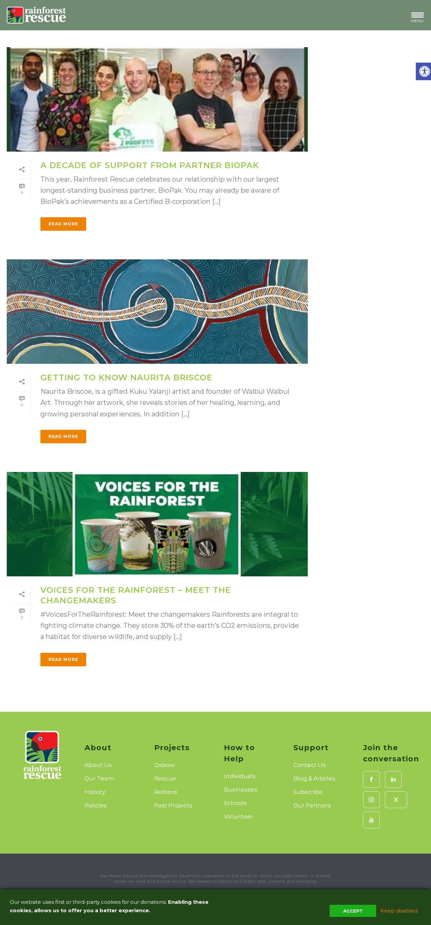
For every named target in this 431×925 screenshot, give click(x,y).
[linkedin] (393, 779)
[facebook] (371, 779)
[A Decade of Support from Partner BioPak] (157, 99)
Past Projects (173, 805)
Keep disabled (399, 910)
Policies (96, 805)
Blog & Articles (314, 778)
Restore (165, 792)
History (95, 792)
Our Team (99, 778)
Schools (235, 803)
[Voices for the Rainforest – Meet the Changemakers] (157, 524)
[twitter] (396, 799)
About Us (98, 765)
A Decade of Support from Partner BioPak (149, 165)
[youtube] (371, 819)
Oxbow (164, 765)
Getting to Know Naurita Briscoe (126, 377)
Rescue (165, 778)
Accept (353, 911)
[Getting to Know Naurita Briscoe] (157, 311)
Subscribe (308, 792)
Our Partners (312, 805)
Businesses (240, 789)
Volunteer (238, 816)
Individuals (240, 776)
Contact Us (309, 765)
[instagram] (371, 799)
